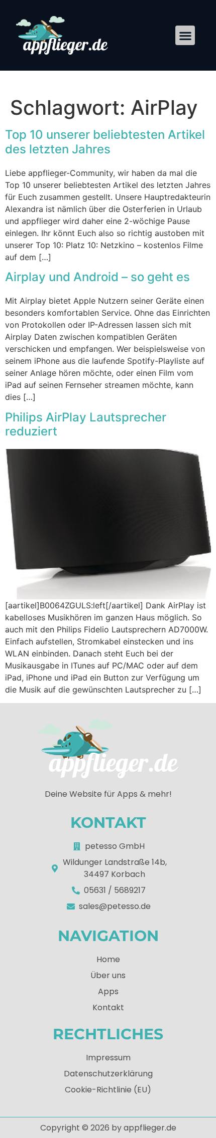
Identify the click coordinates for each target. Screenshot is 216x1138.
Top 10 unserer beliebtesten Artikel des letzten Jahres (105, 141)
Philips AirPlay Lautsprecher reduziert (85, 424)
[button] (185, 35)
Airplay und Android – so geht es (97, 277)
